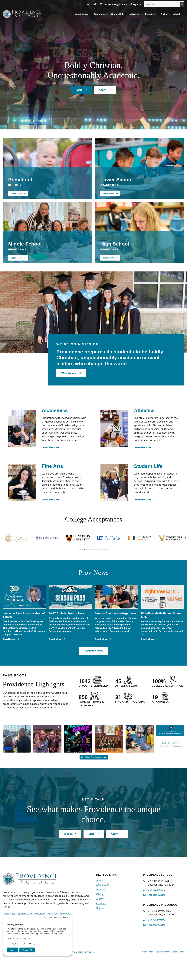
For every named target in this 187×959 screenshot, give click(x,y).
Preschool (39, 913)
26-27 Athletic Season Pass (66, 613)
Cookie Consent (163, 952)
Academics (100, 14)
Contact (101, 903)
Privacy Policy (147, 952)
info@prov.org (156, 894)
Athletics (134, 14)
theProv (100, 889)
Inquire (72, 835)
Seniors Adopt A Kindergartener (115, 613)
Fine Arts (150, 14)
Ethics (181, 952)
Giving (164, 14)
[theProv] (95, 4)
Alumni (100, 898)
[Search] (182, 4)
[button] (78, 549)
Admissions (81, 14)
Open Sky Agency (76, 952)
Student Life (117, 14)
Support (101, 908)
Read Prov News (93, 650)
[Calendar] (88, 4)
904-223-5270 (156, 889)
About (176, 14)
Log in (92, 952)
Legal (174, 952)
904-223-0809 (156, 919)
